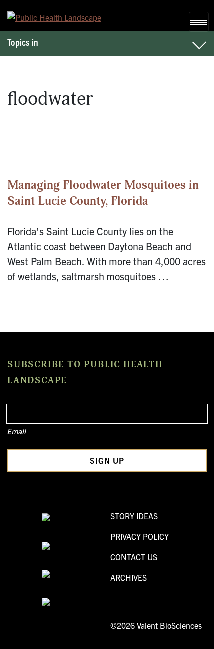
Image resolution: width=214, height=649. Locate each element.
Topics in (23, 42)
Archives (128, 577)
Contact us (133, 557)
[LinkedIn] (72, 518)
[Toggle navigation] (199, 22)
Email (16, 431)
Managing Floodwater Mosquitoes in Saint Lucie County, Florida (103, 193)
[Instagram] (72, 602)
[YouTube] (72, 546)
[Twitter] (72, 574)
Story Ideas (134, 516)
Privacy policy (139, 536)
